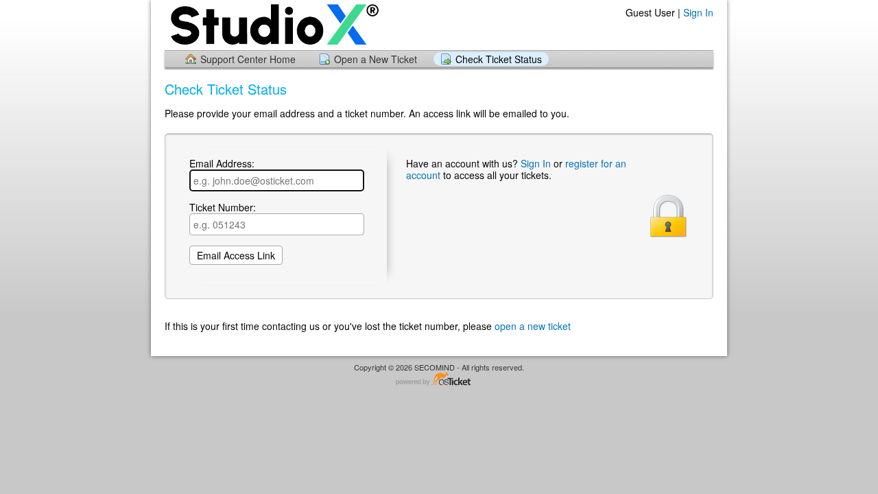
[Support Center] (273, 24)
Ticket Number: (222, 208)
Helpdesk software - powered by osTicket (439, 380)
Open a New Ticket (375, 59)
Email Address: (221, 164)
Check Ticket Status (498, 59)
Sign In (698, 12)
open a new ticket (533, 326)
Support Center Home (248, 59)
